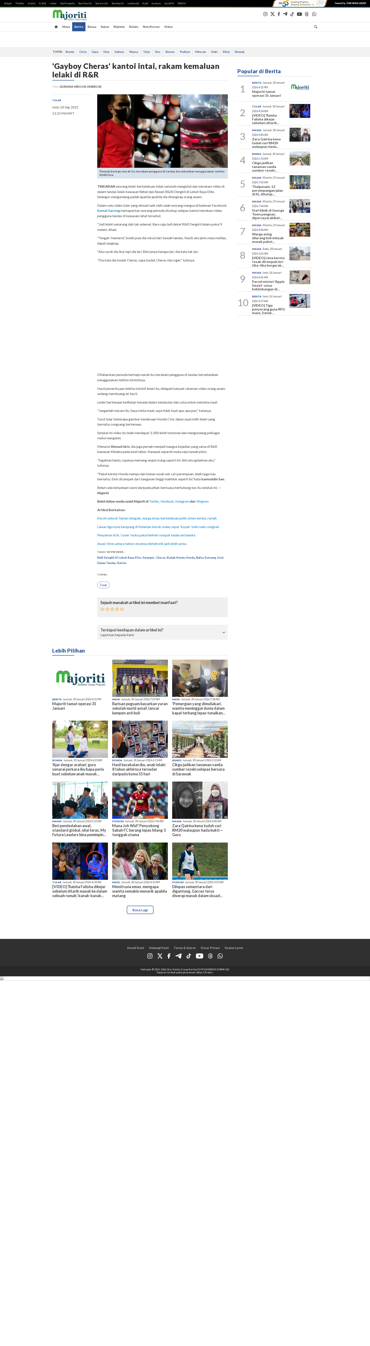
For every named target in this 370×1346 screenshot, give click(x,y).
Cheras (161, 557)
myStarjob (133, 3)
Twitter (154, 501)
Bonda (70, 51)
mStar (53, 3)
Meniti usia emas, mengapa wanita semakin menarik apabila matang (139, 891)
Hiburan (200, 51)
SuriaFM (169, 3)
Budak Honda (176, 557)
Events (32, 3)
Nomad (239, 51)
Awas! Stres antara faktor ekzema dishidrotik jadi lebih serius (142, 544)
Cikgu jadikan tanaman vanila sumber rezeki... (264, 166)
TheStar (19, 3)
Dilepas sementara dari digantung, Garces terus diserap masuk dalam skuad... (197, 891)
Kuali (145, 3)
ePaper (8, 3)
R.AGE (42, 3)
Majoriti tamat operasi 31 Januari (74, 706)
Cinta (83, 51)
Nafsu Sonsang (206, 557)
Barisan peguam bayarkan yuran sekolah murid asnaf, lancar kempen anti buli (140, 708)
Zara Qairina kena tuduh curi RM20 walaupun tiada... (266, 142)
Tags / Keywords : (111, 552)
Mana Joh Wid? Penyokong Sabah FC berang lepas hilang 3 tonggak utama (139, 830)
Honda (190, 557)
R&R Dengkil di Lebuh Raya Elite (119, 557)
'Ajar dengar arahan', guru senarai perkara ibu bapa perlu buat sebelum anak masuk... (78, 769)
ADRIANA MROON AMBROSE (81, 86)
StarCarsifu (101, 3)
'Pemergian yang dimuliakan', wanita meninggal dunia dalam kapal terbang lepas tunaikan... (198, 708)
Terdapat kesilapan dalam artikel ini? (131, 630)
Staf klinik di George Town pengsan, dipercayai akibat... (268, 214)
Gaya (95, 51)
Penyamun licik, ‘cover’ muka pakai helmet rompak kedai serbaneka (146, 535)
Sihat (226, 51)
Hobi (214, 51)
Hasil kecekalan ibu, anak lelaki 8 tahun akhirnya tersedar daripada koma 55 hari (138, 769)
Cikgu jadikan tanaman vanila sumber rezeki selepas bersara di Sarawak (198, 769)
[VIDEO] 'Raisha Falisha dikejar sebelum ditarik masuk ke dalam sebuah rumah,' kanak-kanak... (79, 891)
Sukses (119, 51)
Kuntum (156, 3)
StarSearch (118, 3)
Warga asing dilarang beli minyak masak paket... (268, 237)
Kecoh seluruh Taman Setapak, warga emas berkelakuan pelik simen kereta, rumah (157, 518)
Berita (78, 26)
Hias (106, 51)
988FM (182, 3)
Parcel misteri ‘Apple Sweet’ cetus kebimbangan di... (268, 285)
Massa (133, 51)
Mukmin (119, 26)
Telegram (202, 501)
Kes (157, 51)
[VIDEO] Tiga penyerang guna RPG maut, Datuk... (268, 309)
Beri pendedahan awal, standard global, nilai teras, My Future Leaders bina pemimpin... (79, 830)
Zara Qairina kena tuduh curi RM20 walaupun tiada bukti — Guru (197, 830)
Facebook (167, 501)
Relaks (134, 26)
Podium (185, 51)
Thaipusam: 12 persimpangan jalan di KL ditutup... (267, 190)
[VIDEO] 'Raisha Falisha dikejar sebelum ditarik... (265, 119)
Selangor (148, 557)
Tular (146, 51)
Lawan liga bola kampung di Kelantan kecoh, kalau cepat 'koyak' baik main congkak (158, 527)
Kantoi (121, 563)
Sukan (105, 26)
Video (168, 26)
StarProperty (67, 3)
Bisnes (170, 51)
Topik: (102, 574)
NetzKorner (151, 26)
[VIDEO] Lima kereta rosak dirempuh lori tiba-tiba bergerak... (268, 261)
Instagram (182, 501)
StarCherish (85, 3)
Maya (66, 26)
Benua (92, 26)
